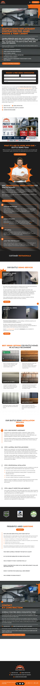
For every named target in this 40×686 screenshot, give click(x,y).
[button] (30, 2)
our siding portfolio (10, 329)
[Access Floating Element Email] (20, 683)
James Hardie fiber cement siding (25, 88)
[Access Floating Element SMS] (22, 683)
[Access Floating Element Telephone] (17, 683)
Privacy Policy (4, 683)
